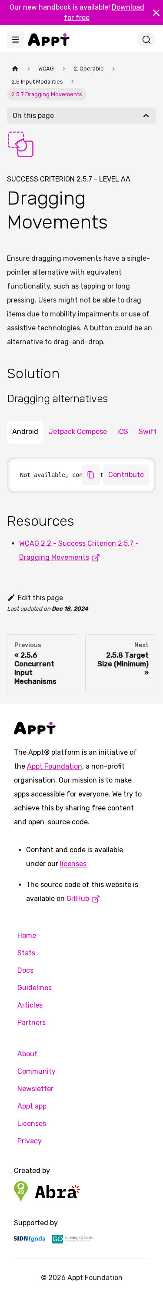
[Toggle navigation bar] (15, 39)
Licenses (31, 1123)
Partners (31, 1022)
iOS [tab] (122, 431)
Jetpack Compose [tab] (78, 431)
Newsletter (35, 1089)
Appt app (32, 1106)
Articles (30, 1005)
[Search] (146, 39)
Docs (25, 970)
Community (36, 1071)
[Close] (156, 12)
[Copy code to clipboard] (91, 474)
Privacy (29, 1141)
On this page (33, 115)
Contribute (126, 474)
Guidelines (34, 988)
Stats (26, 953)
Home (26, 935)
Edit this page (40, 598)
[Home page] (15, 68)
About (27, 1054)
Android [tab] (25, 431)
